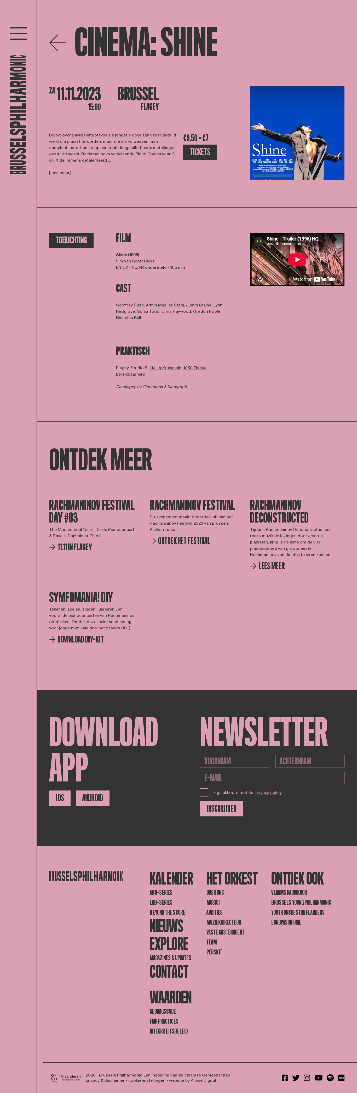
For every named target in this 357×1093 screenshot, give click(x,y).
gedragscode (163, 1011)
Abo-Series (161, 892)
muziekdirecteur (223, 922)
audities (214, 912)
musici (213, 902)
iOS (60, 798)
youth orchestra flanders (298, 912)
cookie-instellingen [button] (147, 1080)
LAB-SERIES (161, 902)
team (211, 942)
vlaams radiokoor (289, 892)
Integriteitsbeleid (169, 1031)
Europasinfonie (286, 922)
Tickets (200, 152)
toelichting (71, 240)
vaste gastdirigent (225, 932)
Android (92, 798)
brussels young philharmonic (301, 902)
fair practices (164, 1021)
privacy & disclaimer (105, 1080)
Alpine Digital (203, 1080)
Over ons (215, 892)
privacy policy (268, 792)
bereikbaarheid (130, 374)
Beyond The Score (167, 912)
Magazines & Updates (170, 958)
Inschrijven (221, 809)
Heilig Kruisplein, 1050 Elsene (178, 368)
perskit (214, 952)
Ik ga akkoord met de (247, 792)
